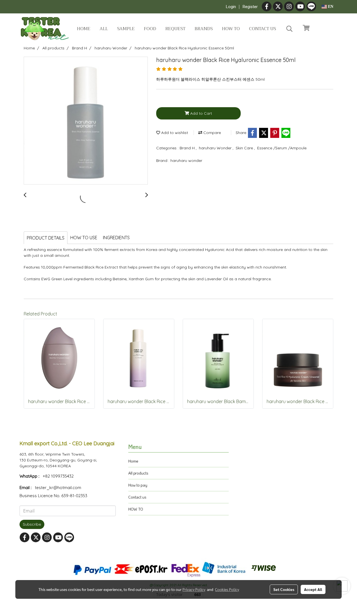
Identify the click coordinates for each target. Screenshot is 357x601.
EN (330, 6)
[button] (289, 28)
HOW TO (135, 509)
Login (231, 6)
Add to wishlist (174, 132)
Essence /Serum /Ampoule (282, 147)
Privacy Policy (193, 589)
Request (175, 29)
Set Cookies (283, 589)
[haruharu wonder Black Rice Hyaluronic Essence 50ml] (86, 121)
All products (138, 473)
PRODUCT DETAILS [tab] (45, 238)
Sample (126, 29)
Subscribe (32, 524)
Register (250, 6)
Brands (204, 29)
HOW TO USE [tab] (83, 237)
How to (231, 29)
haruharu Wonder (216, 147)
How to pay (137, 485)
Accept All (313, 589)
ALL (104, 29)
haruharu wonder (186, 160)
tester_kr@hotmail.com (58, 487)
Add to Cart (200, 113)
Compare (211, 132)
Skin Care (245, 147)
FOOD (150, 29)
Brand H (188, 147)
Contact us (262, 29)
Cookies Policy (227, 589)
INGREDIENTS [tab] (116, 237)
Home (83, 29)
